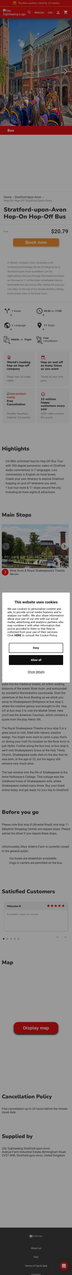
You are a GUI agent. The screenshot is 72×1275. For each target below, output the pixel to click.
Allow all (36, 660)
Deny (36, 648)
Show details (36, 672)
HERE (18, 635)
